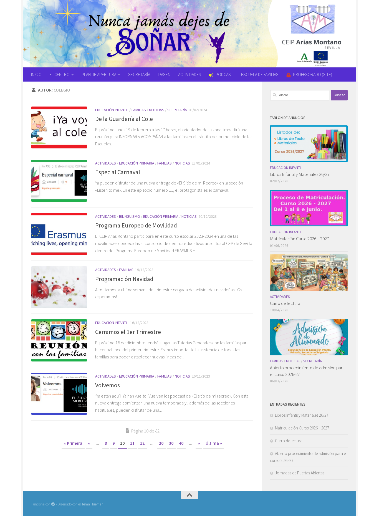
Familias (139, 109)
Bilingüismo (129, 216)
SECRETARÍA (139, 74)
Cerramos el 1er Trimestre (128, 332)
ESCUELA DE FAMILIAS (260, 74)
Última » (214, 443)
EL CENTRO (59, 74)
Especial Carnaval (117, 172)
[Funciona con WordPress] (53, 504)
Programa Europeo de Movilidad (136, 225)
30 (171, 443)
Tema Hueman (92, 504)
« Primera (73, 443)
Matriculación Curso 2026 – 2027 (299, 239)
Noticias (156, 109)
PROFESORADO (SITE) (312, 74)
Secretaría (177, 109)
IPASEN (164, 74)
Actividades (105, 163)
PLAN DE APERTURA (99, 74)
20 (161, 443)
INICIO (36, 74)
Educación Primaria (136, 163)
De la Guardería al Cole (124, 119)
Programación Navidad (124, 279)
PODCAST (224, 74)
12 (142, 443)
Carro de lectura (285, 303)
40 (181, 443)
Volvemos (107, 385)
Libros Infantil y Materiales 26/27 (300, 174)
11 (132, 443)
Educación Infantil (111, 109)
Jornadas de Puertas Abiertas (299, 472)
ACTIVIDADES (189, 74)
